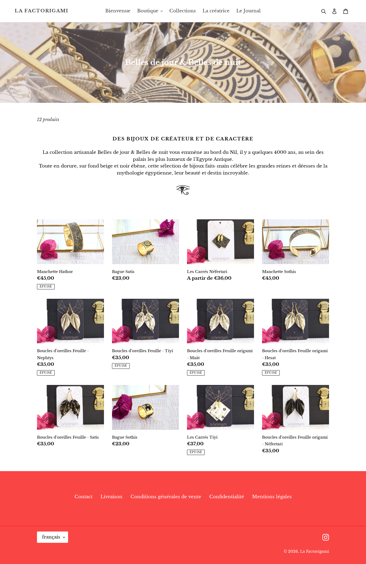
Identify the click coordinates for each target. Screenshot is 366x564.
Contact (83, 497)
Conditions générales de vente (165, 497)
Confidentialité (226, 497)
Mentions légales (272, 497)
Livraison (111, 497)
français (51, 537)
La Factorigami (41, 11)
